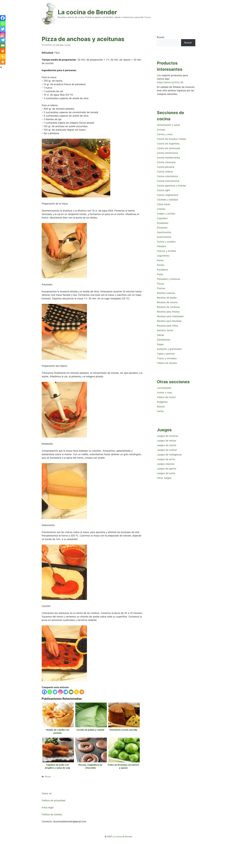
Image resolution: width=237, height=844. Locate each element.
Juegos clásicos (165, 464)
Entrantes (162, 227)
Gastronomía (164, 232)
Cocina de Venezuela (168, 148)
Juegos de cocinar (167, 450)
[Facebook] (44, 692)
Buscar (160, 37)
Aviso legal (47, 807)
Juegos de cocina (166, 445)
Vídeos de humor (166, 397)
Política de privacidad (53, 800)
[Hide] (1, 67)
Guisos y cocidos (166, 241)
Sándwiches (163, 339)
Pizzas (48, 776)
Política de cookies (52, 814)
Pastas (160, 265)
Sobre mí (47, 793)
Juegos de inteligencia (169, 454)
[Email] (71, 692)
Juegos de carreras (167, 436)
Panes (160, 260)
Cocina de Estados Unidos (171, 139)
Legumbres (163, 255)
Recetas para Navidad (169, 321)
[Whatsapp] (49, 692)
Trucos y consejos (167, 358)
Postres (161, 288)
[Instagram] (60, 692)
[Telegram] (65, 692)
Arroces (161, 129)
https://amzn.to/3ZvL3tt (170, 82)
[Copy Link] (76, 692)
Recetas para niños (167, 325)
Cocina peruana (165, 167)
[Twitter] (55, 692)
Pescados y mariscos (168, 279)
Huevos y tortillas (166, 251)
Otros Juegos (164, 478)
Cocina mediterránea (168, 157)
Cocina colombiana (167, 176)
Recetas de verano (167, 302)
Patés (160, 274)
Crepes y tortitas (166, 213)
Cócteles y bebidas (167, 199)
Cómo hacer (163, 204)
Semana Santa (165, 330)
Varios (160, 411)
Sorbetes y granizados (169, 349)
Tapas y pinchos (166, 353)
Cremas (161, 209)
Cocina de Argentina (168, 143)
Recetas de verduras (168, 307)
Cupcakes (162, 218)
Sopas (160, 344)
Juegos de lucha (166, 473)
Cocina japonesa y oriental (171, 185)
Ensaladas (162, 223)
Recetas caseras (166, 293)
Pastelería (162, 269)
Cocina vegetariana (167, 195)
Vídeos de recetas (167, 363)
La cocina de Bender (87, 12)
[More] (81, 692)
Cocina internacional (168, 181)
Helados (161, 246)
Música (161, 406)
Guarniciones (164, 237)
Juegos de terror (166, 459)
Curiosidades (164, 388)
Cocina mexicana (166, 162)
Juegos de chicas (166, 440)
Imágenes (162, 402)
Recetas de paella (167, 297)
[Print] (2, 51)
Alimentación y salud (168, 125)
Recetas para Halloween (170, 316)
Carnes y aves (165, 134)
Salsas (160, 335)
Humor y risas (164, 392)
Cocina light (163, 190)
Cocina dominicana (167, 153)
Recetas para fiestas (168, 311)
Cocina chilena (165, 171)
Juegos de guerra (166, 468)
